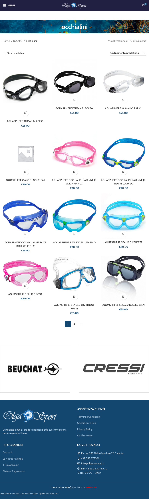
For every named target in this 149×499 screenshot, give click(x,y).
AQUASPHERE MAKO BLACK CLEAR (25, 180)
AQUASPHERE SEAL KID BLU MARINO (74, 242)
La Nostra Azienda (13, 458)
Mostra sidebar (15, 53)
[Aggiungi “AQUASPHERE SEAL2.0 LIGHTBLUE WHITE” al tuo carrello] (74, 296)
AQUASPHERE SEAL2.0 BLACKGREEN (123, 305)
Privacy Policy (84, 429)
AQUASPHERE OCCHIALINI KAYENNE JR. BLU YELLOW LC (123, 181)
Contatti (7, 452)
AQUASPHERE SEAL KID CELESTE (123, 242)
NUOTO (18, 41)
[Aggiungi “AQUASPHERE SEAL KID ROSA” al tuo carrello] (25, 285)
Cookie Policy (84, 435)
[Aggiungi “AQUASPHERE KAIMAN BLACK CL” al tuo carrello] (25, 112)
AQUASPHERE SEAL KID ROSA (25, 294)
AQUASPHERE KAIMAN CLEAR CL (123, 108)
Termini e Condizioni (88, 416)
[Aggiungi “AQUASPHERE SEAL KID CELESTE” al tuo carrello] (123, 234)
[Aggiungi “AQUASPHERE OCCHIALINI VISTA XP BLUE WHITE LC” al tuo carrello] (25, 234)
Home (6, 41)
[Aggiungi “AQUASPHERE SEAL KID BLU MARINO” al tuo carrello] (74, 234)
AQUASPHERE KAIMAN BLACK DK (74, 108)
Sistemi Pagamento (14, 471)
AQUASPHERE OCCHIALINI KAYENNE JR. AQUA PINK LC (74, 181)
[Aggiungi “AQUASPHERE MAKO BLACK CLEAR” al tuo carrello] (25, 171)
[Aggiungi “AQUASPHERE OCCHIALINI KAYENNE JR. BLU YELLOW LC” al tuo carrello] (123, 171)
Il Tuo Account (11, 465)
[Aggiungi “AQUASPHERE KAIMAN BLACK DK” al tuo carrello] (74, 100)
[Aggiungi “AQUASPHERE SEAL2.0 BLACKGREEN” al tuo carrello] (123, 296)
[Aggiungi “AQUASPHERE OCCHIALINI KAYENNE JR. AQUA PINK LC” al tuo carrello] (74, 171)
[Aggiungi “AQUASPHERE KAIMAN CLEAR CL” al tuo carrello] (123, 100)
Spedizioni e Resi (86, 423)
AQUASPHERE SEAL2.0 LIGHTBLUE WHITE (74, 306)
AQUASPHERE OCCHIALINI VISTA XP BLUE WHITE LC (25, 244)
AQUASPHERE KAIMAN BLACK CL (25, 121)
